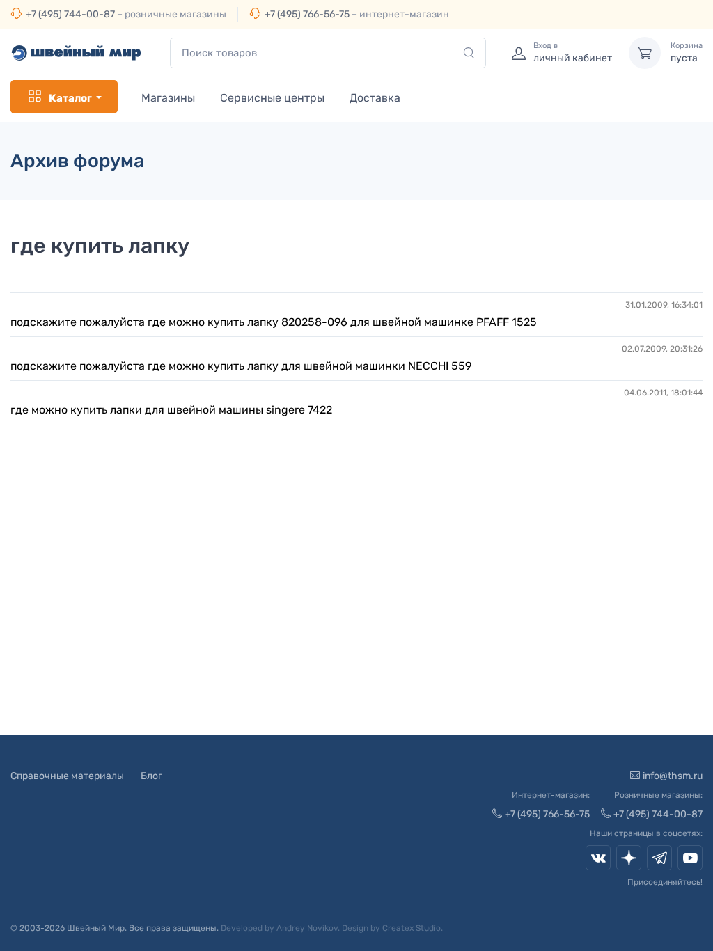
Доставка (375, 97)
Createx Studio (411, 928)
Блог (151, 776)
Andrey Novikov (307, 928)
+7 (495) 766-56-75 (307, 14)
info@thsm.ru (673, 776)
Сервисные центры (272, 97)
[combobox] (328, 53)
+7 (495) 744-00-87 (70, 14)
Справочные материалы (67, 776)
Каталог (70, 98)
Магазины (168, 97)
